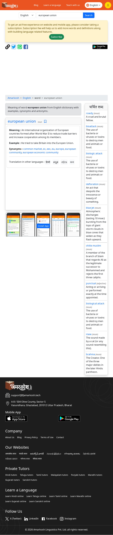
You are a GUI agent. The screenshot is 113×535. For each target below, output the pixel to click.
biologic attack (94, 153)
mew (89, 334)
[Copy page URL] (8, 46)
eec (49, 148)
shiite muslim (93, 245)
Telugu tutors (26, 475)
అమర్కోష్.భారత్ (37, 453)
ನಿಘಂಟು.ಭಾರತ (89, 453)
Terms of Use (47, 437)
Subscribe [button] (56, 36)
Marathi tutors (95, 475)
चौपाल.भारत (37, 458)
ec (44, 148)
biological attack (95, 303)
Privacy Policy (31, 437)
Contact (60, 437)
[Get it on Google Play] (100, 46)
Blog (36, 5)
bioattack (91, 126)
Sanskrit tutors (30, 480)
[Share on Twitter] (14, 46)
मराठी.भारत (23, 453)
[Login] (108, 5)
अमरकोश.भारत (10, 453)
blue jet (90, 207)
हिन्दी (48, 162)
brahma (90, 354)
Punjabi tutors (78, 475)
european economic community (40, 152)
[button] (11, 224)
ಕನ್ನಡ (55, 162)
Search (89, 15)
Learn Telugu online (36, 496)
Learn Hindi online (14, 496)
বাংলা (72, 162)
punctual (91, 283)
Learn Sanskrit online (39, 501)
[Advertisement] (56, 72)
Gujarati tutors (12, 480)
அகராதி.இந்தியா (54, 453)
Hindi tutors (11, 475)
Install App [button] (43, 225)
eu (53, 148)
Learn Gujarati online (15, 501)
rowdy (89, 113)
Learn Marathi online (80, 496)
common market (32, 148)
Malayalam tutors (59, 475)
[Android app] (69, 418)
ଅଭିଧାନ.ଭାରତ (11, 458)
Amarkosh (13, 98)
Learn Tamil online (58, 496)
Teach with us (73, 5)
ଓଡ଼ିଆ (64, 162)
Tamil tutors (42, 475)
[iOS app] (16, 418)
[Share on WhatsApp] (20, 46)
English (27, 98)
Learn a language (52, 5)
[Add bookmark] (45, 121)
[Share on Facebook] (25, 46)
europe (60, 148)
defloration (92, 184)
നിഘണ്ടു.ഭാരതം (72, 453)
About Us (9, 437)
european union (22, 121)
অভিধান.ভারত (25, 458)
